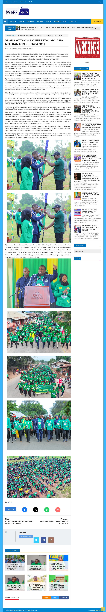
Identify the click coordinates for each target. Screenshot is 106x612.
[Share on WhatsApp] (46, 509)
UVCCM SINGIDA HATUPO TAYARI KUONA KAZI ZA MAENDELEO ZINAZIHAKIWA (37, 586)
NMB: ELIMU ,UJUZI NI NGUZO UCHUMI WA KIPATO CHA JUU (89, 211)
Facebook (64, 598)
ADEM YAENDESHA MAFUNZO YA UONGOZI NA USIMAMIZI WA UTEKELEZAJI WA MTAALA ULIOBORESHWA (91, 109)
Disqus (55, 598)
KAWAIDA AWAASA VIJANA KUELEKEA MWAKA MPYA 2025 (35, 568)
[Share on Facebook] (24, 509)
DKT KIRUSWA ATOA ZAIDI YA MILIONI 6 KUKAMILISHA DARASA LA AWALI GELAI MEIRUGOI (91, 92)
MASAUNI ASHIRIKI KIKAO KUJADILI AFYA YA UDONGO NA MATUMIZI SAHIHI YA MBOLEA (52, 27)
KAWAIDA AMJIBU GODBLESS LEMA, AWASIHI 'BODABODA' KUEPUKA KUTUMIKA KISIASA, (58, 566)
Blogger (46, 598)
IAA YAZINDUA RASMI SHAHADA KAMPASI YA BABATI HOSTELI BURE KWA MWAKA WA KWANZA (91, 157)
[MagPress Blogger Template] (17, 10)
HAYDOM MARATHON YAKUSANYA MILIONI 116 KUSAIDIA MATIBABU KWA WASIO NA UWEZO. (91, 76)
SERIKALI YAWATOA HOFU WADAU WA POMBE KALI (90, 141)
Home (7, 2)
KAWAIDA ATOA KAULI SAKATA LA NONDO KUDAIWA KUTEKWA (14, 587)
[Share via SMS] (57, 509)
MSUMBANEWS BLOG (11, 610)
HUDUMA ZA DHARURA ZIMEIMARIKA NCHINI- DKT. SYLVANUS (91, 194)
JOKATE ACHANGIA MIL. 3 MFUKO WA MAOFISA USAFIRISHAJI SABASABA (14, 567)
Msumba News (15, 2)
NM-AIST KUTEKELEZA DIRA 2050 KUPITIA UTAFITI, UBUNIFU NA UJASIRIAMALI (91, 125)
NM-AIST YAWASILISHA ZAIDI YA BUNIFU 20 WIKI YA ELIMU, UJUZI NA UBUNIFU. (90, 228)
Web (22, 2)
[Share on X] (35, 509)
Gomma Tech (28, 2)
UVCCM (13, 35)
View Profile (27, 536)
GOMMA (98, 610)
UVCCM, (31, 48)
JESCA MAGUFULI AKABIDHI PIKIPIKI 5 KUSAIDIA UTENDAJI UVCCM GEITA (57, 586)
